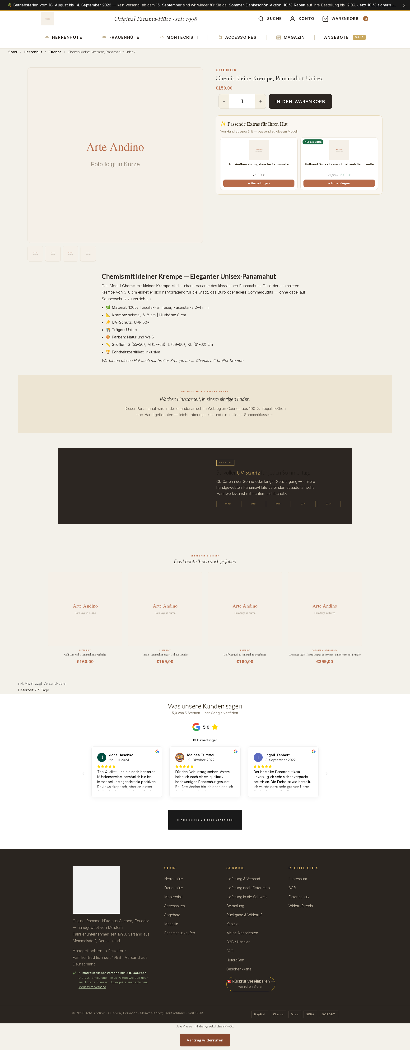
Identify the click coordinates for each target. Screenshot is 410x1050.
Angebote (344, 37)
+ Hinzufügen (259, 183)
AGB (292, 888)
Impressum (298, 879)
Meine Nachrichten (242, 933)
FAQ (229, 951)
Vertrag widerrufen (205, 1040)
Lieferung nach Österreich (248, 888)
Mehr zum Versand (92, 987)
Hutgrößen (235, 960)
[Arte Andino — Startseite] (47, 18)
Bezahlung (235, 906)
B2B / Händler (238, 942)
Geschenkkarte (239, 969)
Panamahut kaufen (179, 933)
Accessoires (240, 37)
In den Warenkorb (300, 101)
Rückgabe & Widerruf (244, 915)
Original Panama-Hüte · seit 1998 (155, 19)
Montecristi (182, 37)
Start (13, 51)
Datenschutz (299, 897)
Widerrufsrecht (301, 906)
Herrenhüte (67, 37)
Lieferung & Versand (243, 879)
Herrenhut (33, 51)
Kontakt (232, 924)
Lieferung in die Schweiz (246, 897)
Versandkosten (55, 683)
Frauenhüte (124, 37)
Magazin (294, 37)
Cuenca (54, 51)
